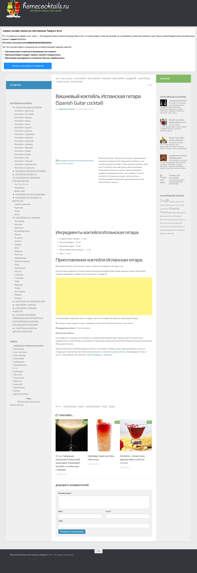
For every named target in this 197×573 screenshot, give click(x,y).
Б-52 (16, 368)
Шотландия (19, 291)
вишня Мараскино (93, 407)
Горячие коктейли (22, 204)
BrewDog (163, 230)
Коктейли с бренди (23, 117)
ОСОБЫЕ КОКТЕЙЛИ (25, 315)
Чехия (17, 288)
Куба (16, 248)
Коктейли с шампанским (25, 164)
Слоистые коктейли (179, 149)
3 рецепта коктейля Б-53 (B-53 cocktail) (178, 101)
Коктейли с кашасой (23, 137)
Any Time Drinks (64, 78)
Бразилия (18, 228)
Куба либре (19, 358)
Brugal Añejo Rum (172, 230)
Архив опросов (17, 405)
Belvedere (178, 216)
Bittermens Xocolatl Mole (168, 220)
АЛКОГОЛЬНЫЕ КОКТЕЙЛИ (28, 107)
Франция (18, 285)
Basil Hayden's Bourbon (167, 216)
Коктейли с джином (23, 131)
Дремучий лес (119, 352)
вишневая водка (70, 407)
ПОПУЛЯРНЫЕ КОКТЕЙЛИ (25, 321)
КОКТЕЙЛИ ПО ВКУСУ (26, 174)
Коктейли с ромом (22, 154)
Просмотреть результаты (28, 402)
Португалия (19, 268)
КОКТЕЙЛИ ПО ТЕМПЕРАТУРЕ (30, 301)
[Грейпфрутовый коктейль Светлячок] (104, 450)
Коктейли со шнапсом (24, 168)
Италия (17, 241)
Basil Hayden (172, 213)
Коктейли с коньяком (24, 141)
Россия (17, 271)
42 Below (172, 202)
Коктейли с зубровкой (24, 134)
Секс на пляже (20, 352)
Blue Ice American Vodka (167, 223)
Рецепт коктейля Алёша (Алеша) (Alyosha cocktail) (176, 140)
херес (105, 407)
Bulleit (162, 234)
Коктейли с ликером (23, 144)
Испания (80, 78)
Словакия (18, 278)
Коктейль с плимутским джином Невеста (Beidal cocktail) (132, 459)
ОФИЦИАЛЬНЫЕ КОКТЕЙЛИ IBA (27, 318)
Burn (166, 234)
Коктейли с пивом (22, 151)
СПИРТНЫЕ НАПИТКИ (26, 328)
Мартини (18, 381)
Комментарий (64, 493)
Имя (60, 511)
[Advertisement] (104, 135)
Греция (17, 234)
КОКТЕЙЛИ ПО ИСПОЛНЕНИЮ (30, 194)
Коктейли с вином (99, 78)
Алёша (17, 391)
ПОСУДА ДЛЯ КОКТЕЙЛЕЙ (25, 325)
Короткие (77, 82)
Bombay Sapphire (165, 227)
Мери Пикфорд (93, 355)
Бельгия (18, 224)
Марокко (18, 251)
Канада (17, 244)
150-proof (177, 205)
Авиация (108, 355)
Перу (16, 264)
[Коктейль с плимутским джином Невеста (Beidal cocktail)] (136, 450)
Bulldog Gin (181, 230)
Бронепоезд (19, 387)
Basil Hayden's (181, 213)
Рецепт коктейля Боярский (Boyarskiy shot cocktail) (178, 122)
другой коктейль (21, 394)
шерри (112, 407)
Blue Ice (183, 220)
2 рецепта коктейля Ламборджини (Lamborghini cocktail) (178, 158)
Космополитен (20, 365)
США (16, 281)
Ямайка (17, 295)
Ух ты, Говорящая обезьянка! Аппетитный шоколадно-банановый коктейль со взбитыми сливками (68, 463)
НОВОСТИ (17, 311)
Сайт (60, 521)
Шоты (17, 214)
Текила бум (19, 349)
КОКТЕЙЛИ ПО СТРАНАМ (27, 218)
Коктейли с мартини (23, 147)
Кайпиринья (19, 362)
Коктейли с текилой (23, 161)
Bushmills (171, 234)
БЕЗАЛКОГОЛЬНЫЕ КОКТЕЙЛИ (30, 171)
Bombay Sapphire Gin (178, 227)
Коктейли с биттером (24, 114)
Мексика (18, 254)
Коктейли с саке (21, 158)
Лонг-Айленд (20, 355)
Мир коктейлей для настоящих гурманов (28, 555)
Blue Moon (179, 223)
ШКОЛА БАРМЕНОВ (22, 331)
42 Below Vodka (169, 205)
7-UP (164, 201)
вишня (81, 407)
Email (108, 511)
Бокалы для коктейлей (174, 176)
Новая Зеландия (22, 261)
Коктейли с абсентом (24, 111)
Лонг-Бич (18, 374)
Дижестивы (19, 191)
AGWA (166, 209)
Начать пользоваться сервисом (27, 66)
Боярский (18, 384)
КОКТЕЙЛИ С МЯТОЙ (25, 305)
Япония (17, 298)
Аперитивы (19, 188)
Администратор (67, 109)
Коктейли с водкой (124, 78)
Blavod (178, 220)
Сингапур (18, 275)
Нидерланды (20, 258)
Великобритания (22, 231)
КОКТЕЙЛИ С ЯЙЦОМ (25, 308)
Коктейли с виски (22, 124)
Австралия (19, 221)
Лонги (17, 211)
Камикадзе (18, 371)
